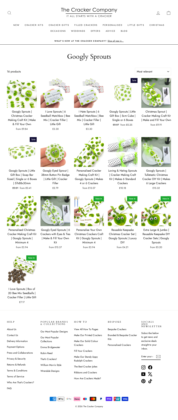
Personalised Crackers (119, 345)
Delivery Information (17, 341)
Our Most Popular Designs (54, 331)
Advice (110, 31)
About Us (11, 329)
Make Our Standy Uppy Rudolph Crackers (86, 358)
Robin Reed (46, 353)
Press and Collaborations (20, 353)
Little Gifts (136, 25)
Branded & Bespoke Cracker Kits (122, 337)
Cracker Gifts (59, 25)
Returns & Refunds (16, 364)
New (16, 25)
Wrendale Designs (50, 371)
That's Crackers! (49, 359)
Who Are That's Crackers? (20, 382)
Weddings (78, 31)
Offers (95, 31)
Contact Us (12, 335)
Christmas (157, 25)
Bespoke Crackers (117, 329)
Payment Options (15, 347)
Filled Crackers (86, 25)
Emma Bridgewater (50, 347)
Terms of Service (15, 376)
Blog (124, 31)
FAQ (9, 388)
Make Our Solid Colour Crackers (86, 343)
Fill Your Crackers (83, 351)
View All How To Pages (86, 329)
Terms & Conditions (17, 370)
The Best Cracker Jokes (85, 366)
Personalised (112, 25)
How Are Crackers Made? (87, 378)
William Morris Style (51, 365)
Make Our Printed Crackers (88, 335)
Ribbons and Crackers (85, 372)
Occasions (58, 31)
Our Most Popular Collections (50, 339)
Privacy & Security (16, 358)
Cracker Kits (34, 25)
